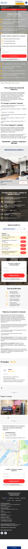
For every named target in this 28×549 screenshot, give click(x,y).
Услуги (3, 498)
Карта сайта (18, 500)
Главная (2, 83)
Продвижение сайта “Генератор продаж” (8, 527)
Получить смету (14, 9)
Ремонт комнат (8, 83)
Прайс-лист (23, 498)
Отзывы (9, 500)
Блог (13, 500)
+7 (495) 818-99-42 (19, 1)
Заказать (23, 237)
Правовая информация (5, 524)
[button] (11, 392)
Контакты (17, 498)
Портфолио (11, 498)
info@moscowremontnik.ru (10, 435)
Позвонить (14, 547)
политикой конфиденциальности (15, 278)
